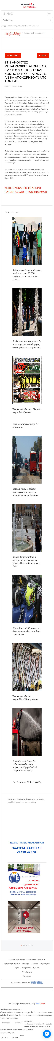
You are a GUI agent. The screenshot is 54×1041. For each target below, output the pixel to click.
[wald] (24, 895)
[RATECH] (24, 933)
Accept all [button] (6, 1023)
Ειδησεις (17, 33)
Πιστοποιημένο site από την (20, 982)
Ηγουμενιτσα (26, 968)
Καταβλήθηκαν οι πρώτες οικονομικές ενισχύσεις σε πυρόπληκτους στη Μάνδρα (25, 492)
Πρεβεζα (36, 968)
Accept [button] (5, 1037)
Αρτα (17, 968)
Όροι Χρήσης (27, 972)
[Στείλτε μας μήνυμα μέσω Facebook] (47, 1034)
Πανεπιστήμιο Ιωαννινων (36, 959)
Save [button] (22, 1035)
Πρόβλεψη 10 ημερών (12, 964)
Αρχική (8, 33)
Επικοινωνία (27, 976)
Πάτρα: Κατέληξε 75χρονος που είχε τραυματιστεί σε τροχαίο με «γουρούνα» (26, 631)
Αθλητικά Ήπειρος (13, 35)
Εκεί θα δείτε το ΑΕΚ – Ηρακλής (26, 782)
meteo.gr (25, 964)
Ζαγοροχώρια (45, 964)
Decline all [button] (18, 1023)
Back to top (28, 946)
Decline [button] (15, 1037)
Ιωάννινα (34, 964)
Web (38, 1003)
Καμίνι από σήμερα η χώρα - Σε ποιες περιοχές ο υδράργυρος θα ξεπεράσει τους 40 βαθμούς (26, 344)
